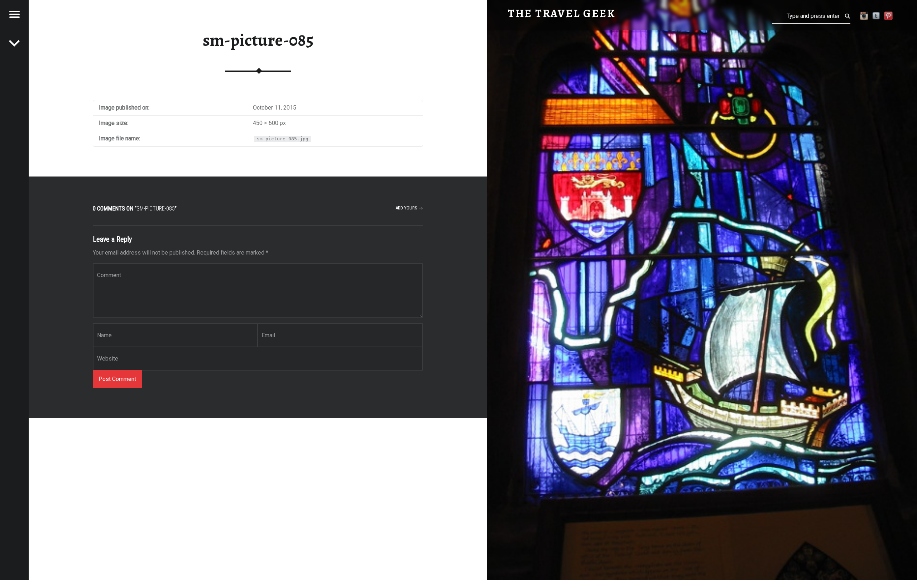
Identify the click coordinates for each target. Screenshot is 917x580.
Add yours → (409, 208)
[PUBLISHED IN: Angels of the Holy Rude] (14, 43)
